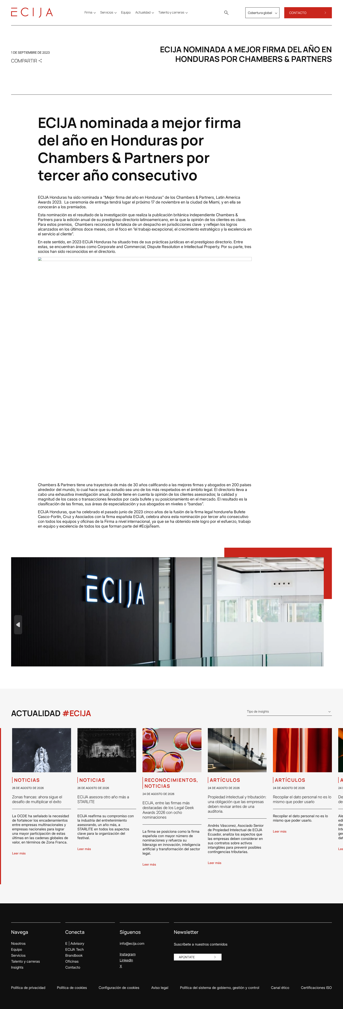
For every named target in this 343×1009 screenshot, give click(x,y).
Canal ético (280, 988)
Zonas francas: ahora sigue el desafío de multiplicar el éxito (37, 799)
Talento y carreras (25, 961)
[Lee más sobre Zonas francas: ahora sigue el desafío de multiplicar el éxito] (41, 750)
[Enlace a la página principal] (32, 13)
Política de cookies (72, 988)
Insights (17, 967)
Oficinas (72, 961)
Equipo (16, 949)
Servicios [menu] (106, 12)
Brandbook (74, 955)
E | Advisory (74, 943)
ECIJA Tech (74, 949)
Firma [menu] (88, 12)
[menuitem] (126, 12)
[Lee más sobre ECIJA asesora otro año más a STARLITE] (106, 750)
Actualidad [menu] (142, 12)
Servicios (18, 955)
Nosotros (18, 943)
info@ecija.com (132, 943)
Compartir (24, 61)
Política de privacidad (28, 988)
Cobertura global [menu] (260, 13)
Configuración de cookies (119, 988)
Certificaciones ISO (316, 988)
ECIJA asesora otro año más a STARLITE (103, 799)
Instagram (128, 954)
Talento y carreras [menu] (171, 12)
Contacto (72, 967)
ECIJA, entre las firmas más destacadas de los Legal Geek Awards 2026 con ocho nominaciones (168, 810)
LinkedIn (126, 960)
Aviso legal (159, 988)
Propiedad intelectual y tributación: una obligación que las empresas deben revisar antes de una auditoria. (237, 804)
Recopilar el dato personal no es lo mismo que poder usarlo (302, 799)
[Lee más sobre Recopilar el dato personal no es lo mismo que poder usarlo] (302, 750)
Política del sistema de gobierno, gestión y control (219, 988)
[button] (226, 13)
